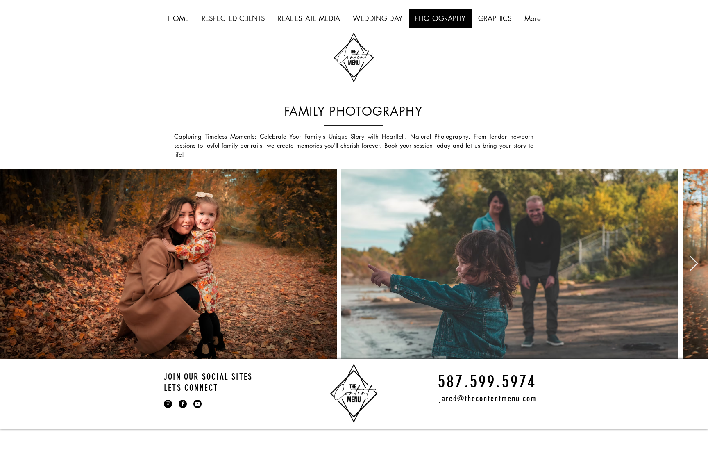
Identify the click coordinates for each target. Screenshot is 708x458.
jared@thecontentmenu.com (488, 398)
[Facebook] (183, 404)
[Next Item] (694, 264)
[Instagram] (168, 404)
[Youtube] (197, 404)
